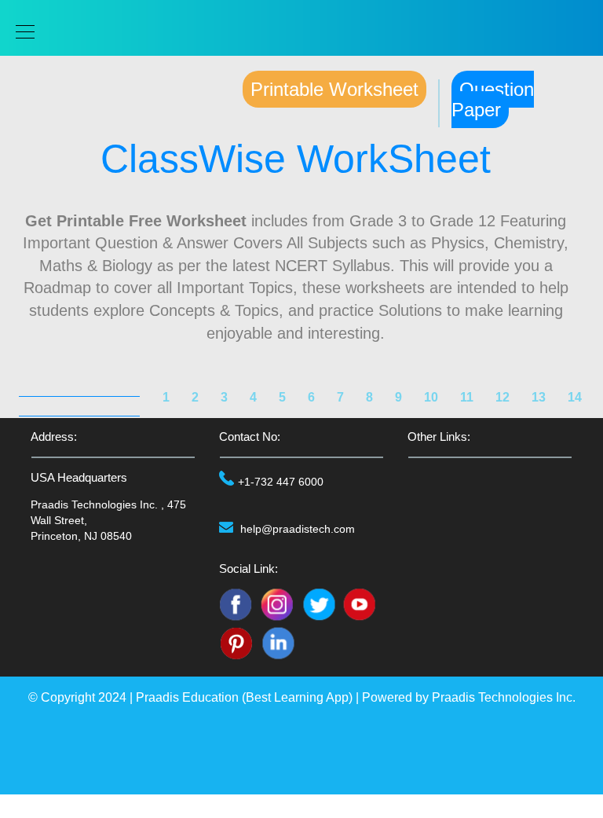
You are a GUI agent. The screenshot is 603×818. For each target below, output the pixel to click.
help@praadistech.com (297, 529)
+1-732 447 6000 (280, 481)
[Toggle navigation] (20, 32)
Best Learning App (297, 697)
